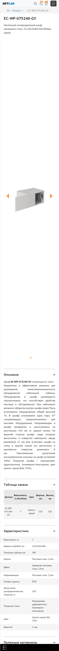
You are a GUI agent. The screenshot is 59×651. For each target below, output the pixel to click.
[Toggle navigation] (53, 3)
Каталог (17, 10)
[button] (7, 200)
